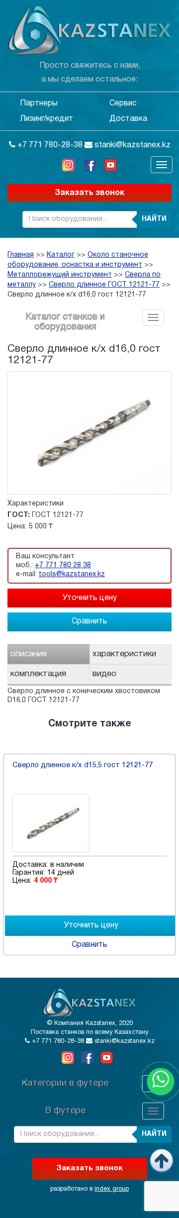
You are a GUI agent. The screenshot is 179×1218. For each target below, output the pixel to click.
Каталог (61, 255)
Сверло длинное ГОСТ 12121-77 (104, 285)
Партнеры (39, 103)
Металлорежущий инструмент (59, 275)
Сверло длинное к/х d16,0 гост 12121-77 (76, 295)
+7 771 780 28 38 (63, 565)
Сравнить (89, 621)
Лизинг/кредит (46, 118)
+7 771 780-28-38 (49, 145)
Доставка (128, 118)
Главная (20, 255)
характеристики (124, 654)
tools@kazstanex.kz (72, 574)
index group (111, 1189)
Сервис (123, 103)
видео (104, 674)
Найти (154, 219)
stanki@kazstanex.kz (131, 145)
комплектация (38, 674)
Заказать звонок (89, 193)
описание (28, 654)
